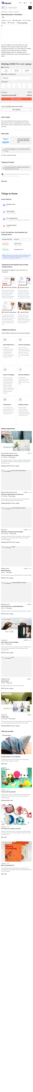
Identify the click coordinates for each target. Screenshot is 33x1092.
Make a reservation (16, 99)
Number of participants (9, 74)
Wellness (11, 11)
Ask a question (16, 109)
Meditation (16, 11)
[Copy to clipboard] (3, 17)
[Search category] (4, 7)
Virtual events (4, 11)
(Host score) (8, 20)
